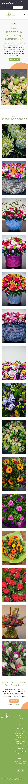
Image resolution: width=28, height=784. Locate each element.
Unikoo (17, 779)
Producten (20, 721)
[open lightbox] (14, 141)
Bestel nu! (14, 59)
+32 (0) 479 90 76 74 (20, 764)
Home (20, 716)
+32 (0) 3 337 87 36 (15, 704)
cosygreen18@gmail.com (20, 761)
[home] (9, 14)
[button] (24, 14)
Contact (14, 701)
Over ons (20, 718)
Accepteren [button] (17, 7)
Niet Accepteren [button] (7, 7)
